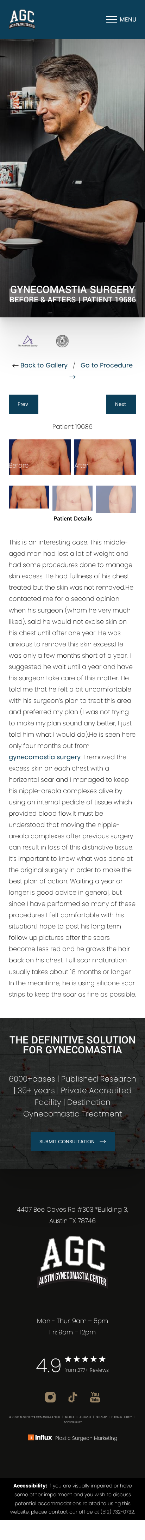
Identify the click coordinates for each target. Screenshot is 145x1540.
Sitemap (101, 1417)
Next (121, 404)
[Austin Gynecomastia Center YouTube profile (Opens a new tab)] (95, 1396)
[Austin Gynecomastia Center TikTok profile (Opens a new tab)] (73, 1396)
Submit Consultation (67, 1141)
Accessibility (73, 1422)
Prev (24, 404)
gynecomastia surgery (45, 757)
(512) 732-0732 (117, 1511)
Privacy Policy (122, 1417)
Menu (128, 19)
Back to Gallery (43, 365)
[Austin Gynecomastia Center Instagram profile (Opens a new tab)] (51, 1396)
